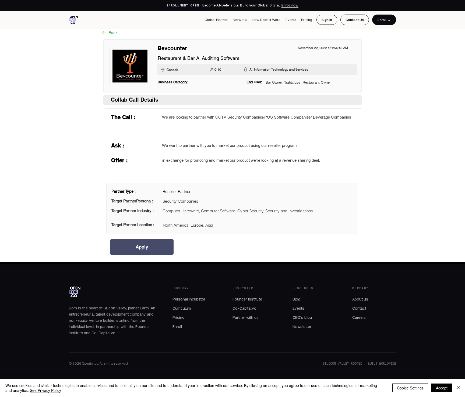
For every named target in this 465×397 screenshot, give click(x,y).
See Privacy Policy (45, 390)
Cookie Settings (410, 388)
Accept (442, 388)
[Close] (458, 388)
